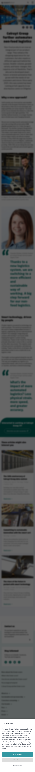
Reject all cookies (17, 760)
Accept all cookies (17, 754)
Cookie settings (17, 765)
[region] (17, 745)
